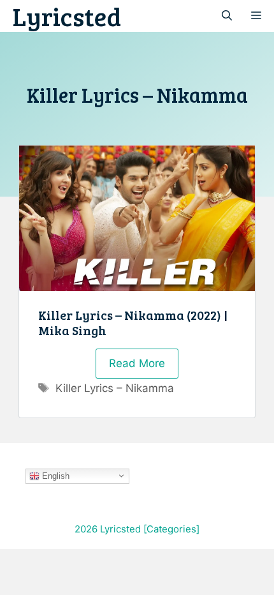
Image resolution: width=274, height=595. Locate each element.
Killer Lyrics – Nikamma (114, 388)
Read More (137, 363)
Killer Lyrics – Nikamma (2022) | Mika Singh (132, 322)
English (54, 475)
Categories (171, 529)
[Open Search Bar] (227, 16)
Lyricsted (67, 16)
